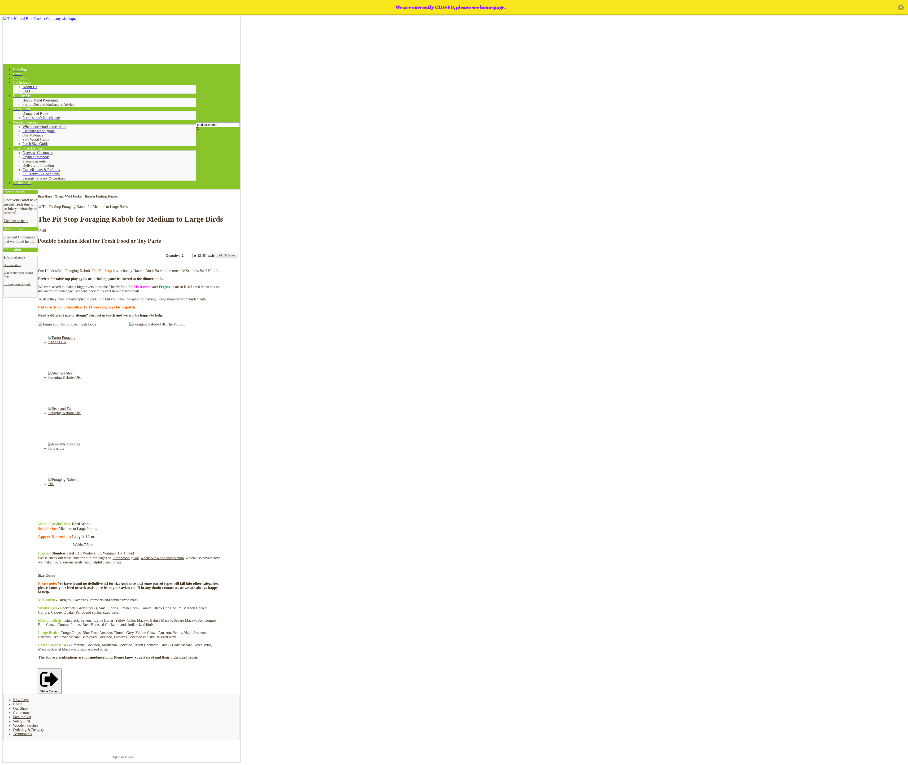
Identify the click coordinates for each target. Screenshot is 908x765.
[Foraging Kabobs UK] (66, 484)
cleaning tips (112, 562)
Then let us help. (16, 221)
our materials (72, 562)
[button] (901, 7)
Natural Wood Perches (68, 196)
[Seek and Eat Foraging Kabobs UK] (66, 413)
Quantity (172, 255)
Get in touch (22, 713)
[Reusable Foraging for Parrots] (66, 448)
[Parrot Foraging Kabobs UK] (66, 342)
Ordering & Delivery (28, 730)
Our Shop (20, 708)
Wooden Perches (25, 725)
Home (17, 704)
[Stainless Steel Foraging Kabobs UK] (66, 377)
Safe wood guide (14, 257)
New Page (21, 700)
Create (130, 757)
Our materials (12, 265)
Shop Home (45, 196)
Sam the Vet (22, 717)
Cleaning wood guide (17, 284)
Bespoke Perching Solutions (102, 196)
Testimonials (22, 734)
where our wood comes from (162, 558)
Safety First (21, 721)
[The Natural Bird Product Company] (121, 40)
